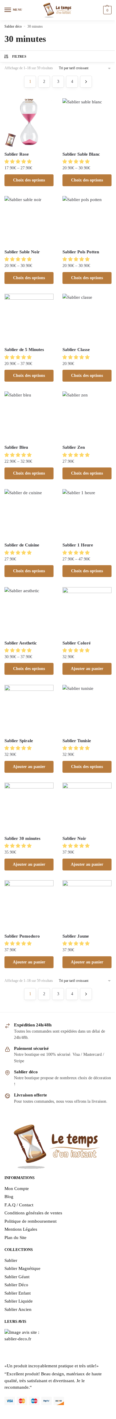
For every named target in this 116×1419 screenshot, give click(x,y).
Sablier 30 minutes (22, 838)
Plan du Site (15, 1237)
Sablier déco (13, 26)
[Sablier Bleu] (29, 415)
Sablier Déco (16, 1284)
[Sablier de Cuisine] (29, 513)
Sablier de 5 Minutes (24, 349)
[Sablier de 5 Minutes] (29, 318)
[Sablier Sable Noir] (29, 220)
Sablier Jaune (75, 936)
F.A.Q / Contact (18, 1204)
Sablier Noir (74, 838)
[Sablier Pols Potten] (87, 220)
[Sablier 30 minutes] (29, 807)
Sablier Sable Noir (22, 251)
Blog (8, 1196)
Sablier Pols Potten (80, 251)
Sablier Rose (16, 154)
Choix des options (29, 180)
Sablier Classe (76, 349)
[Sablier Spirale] (29, 709)
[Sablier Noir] (87, 807)
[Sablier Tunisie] (87, 709)
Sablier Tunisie (76, 740)
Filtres (19, 56)
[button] (18, 161)
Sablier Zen (73, 447)
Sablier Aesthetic (20, 643)
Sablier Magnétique (22, 1268)
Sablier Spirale (18, 740)
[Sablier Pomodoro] (29, 904)
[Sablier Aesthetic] (29, 611)
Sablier (10, 1260)
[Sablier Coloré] (87, 611)
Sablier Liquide (18, 1301)
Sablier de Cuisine (21, 545)
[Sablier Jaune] (87, 904)
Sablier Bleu (16, 447)
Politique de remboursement (30, 1221)
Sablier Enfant (17, 1293)
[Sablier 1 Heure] (87, 513)
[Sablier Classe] (87, 318)
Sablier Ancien (18, 1309)
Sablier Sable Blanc (81, 154)
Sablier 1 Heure (77, 545)
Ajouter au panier (87, 668)
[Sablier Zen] (87, 415)
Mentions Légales (20, 1229)
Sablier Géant (16, 1276)
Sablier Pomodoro (22, 936)
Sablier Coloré (76, 643)
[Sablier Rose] (29, 122)
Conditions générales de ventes (33, 1213)
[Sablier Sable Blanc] (87, 122)
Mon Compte (16, 1188)
